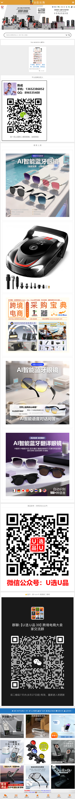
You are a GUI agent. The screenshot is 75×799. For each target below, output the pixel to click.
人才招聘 (34, 711)
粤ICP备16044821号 (46, 790)
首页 (15, 711)
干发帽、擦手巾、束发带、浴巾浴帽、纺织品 (37, 65)
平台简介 (22, 711)
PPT (27, 711)
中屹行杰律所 (32, 792)
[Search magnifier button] (69, 35)
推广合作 (42, 711)
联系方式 (60, 711)
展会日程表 (51, 711)
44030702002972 (46, 792)
